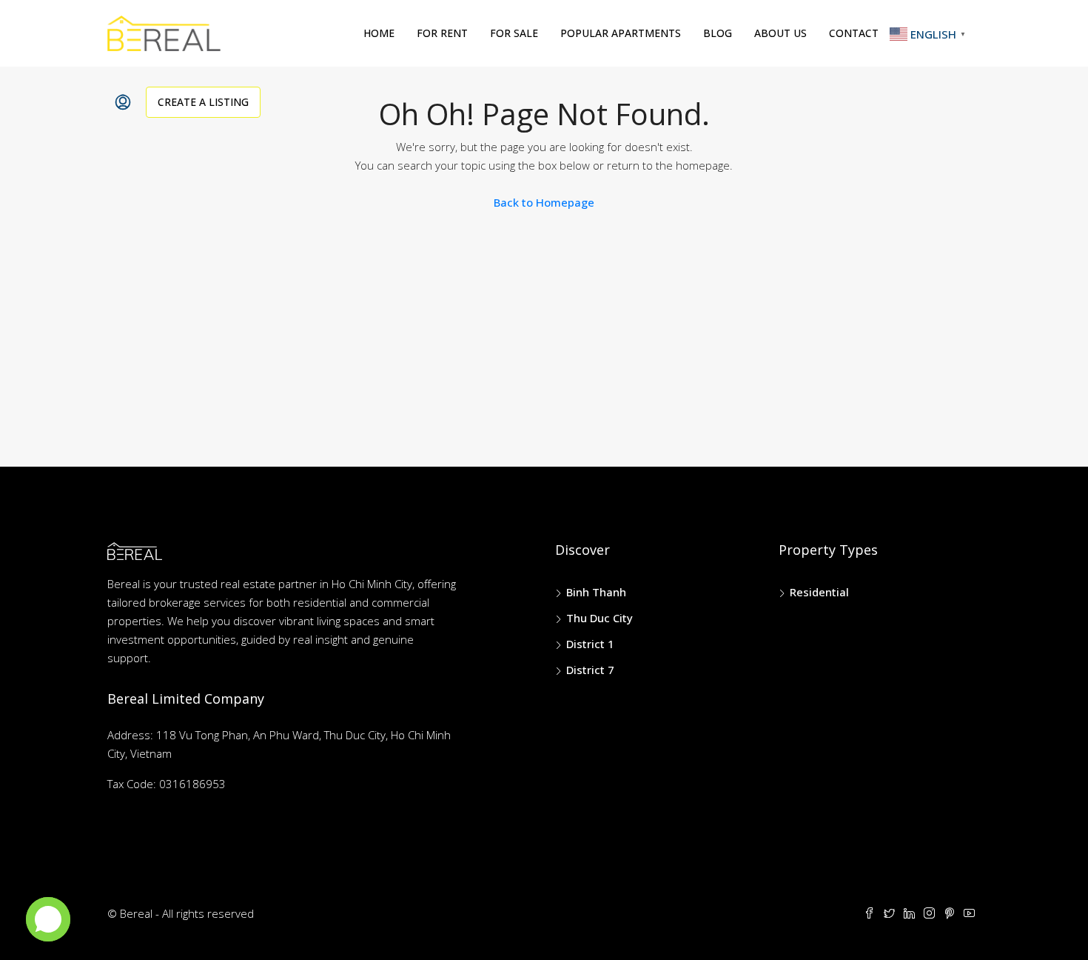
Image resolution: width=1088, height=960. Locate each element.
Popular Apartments (620, 33)
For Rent (442, 33)
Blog (717, 33)
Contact (854, 33)
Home (378, 33)
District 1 (590, 643)
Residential (819, 591)
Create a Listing (203, 102)
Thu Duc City (599, 617)
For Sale (514, 33)
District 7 (590, 669)
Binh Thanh (596, 591)
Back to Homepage (544, 202)
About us (780, 33)
